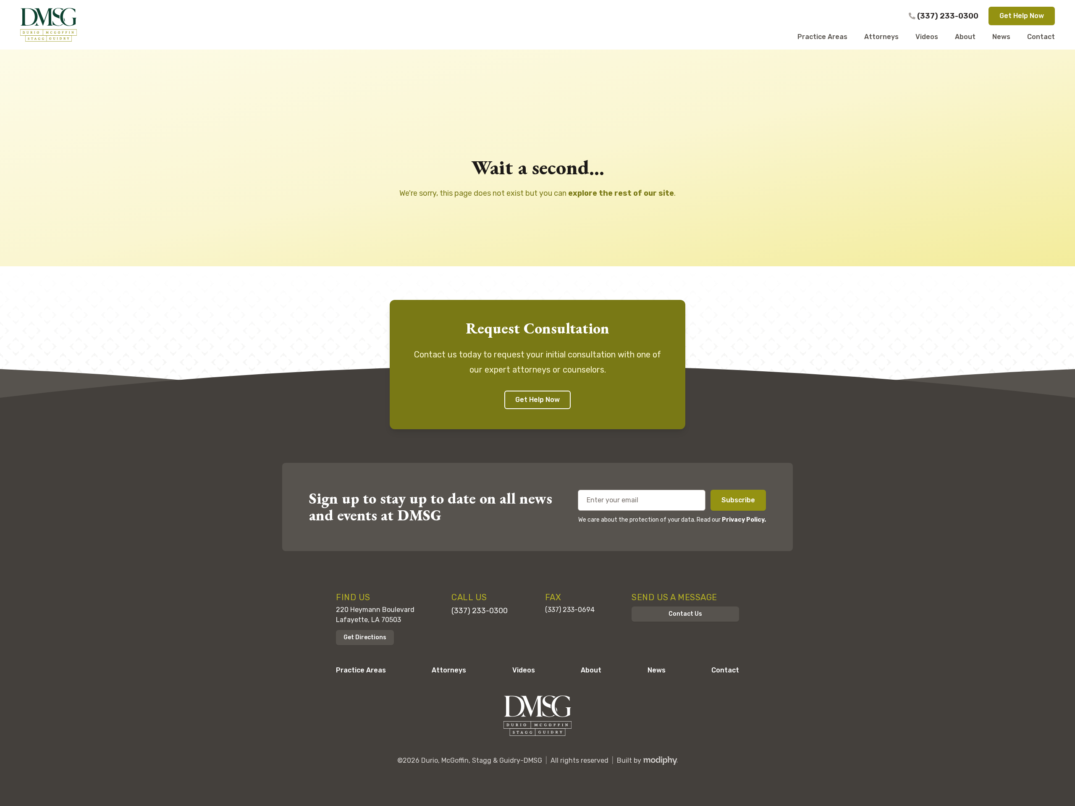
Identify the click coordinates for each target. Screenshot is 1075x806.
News (657, 670)
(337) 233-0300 (947, 16)
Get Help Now (1021, 16)
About (591, 670)
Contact (725, 670)
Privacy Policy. (744, 519)
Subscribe (738, 500)
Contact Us (685, 613)
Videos (523, 670)
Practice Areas (361, 670)
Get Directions (364, 637)
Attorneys (449, 670)
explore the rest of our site (621, 193)
